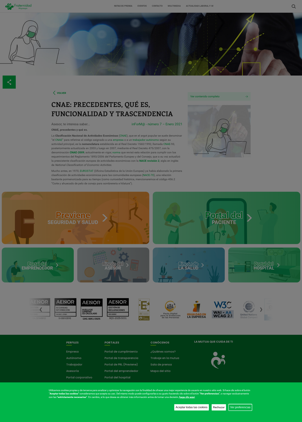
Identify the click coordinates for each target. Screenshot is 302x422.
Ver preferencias (240, 407)
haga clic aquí (187, 397)
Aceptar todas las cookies (191, 407)
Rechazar (219, 407)
